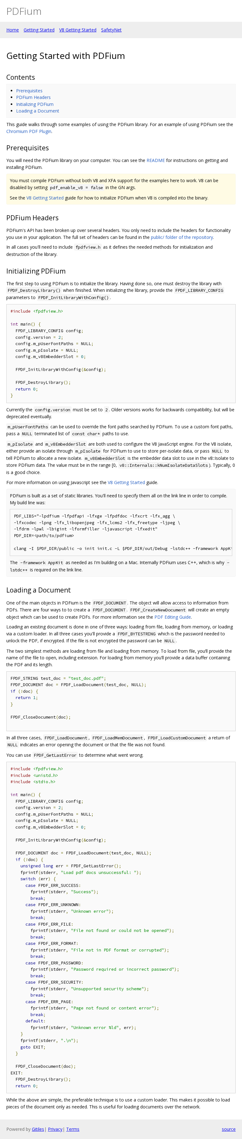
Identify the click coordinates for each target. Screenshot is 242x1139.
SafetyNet (111, 30)
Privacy (55, 1129)
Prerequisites (29, 91)
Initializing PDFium (35, 104)
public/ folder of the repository (182, 237)
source (229, 1129)
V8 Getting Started (77, 30)
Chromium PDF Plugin (28, 131)
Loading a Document (37, 111)
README (156, 160)
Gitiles (38, 1129)
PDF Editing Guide (172, 617)
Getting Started (39, 30)
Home (12, 30)
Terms (72, 1129)
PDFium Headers (33, 97)
